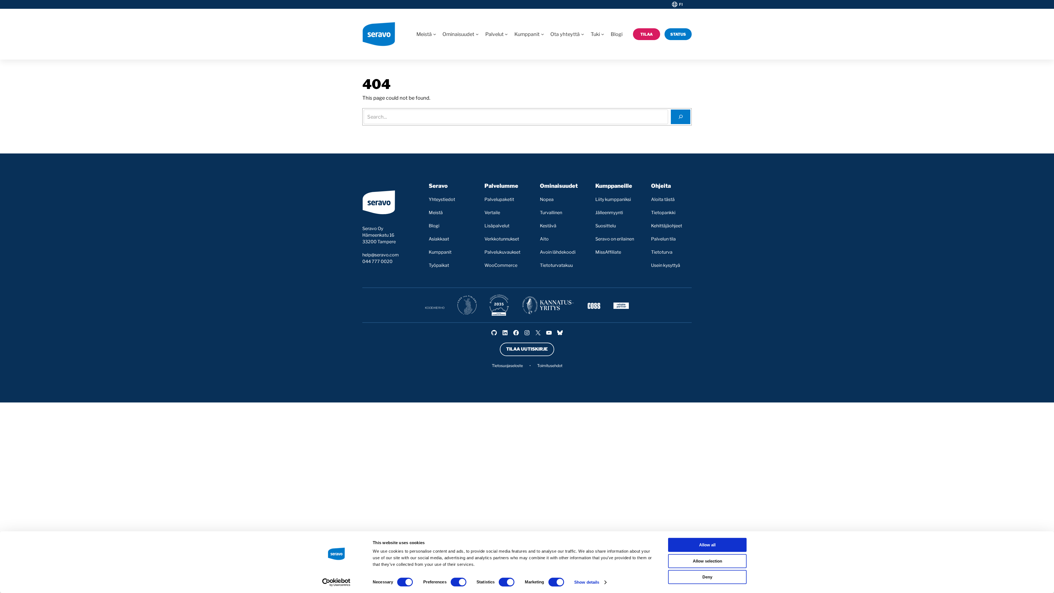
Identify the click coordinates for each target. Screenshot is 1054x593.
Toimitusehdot (549, 365)
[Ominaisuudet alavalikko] (477, 34)
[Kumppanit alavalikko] (542, 34)
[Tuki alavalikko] (602, 34)
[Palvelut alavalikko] (506, 34)
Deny (707, 577)
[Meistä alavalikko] (434, 34)
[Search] (680, 117)
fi (681, 4)
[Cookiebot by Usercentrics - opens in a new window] (336, 582)
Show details (586, 582)
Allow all (707, 544)
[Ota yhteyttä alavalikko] (582, 34)
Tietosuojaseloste (507, 365)
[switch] (458, 582)
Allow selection (707, 561)
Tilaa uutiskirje (527, 349)
